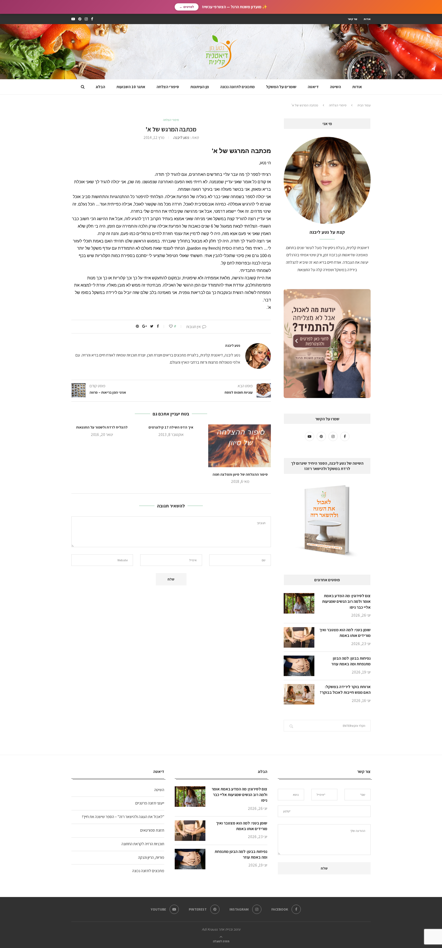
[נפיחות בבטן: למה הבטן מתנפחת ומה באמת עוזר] (299, 666)
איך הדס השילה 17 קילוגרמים (171, 427)
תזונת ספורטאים (152, 830)
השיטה (335, 86)
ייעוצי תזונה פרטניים (149, 803)
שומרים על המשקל (281, 86)
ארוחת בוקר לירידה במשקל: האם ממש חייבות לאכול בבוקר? (345, 689)
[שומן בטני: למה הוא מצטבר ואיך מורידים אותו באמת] (299, 637)
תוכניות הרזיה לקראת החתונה (142, 844)
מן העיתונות (199, 86)
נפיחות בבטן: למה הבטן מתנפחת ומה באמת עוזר (351, 661)
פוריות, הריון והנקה (151, 857)
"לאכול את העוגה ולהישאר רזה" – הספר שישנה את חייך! (123, 816)
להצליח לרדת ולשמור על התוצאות (102, 427)
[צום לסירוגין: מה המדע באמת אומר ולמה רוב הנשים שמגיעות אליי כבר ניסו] (299, 603)
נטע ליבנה (181, 137)
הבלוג (100, 86)
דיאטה (313, 86)
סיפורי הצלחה (168, 86)
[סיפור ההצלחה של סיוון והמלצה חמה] (240, 445)
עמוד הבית (364, 105)
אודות (367, 19)
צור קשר (352, 19)
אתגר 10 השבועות (130, 86)
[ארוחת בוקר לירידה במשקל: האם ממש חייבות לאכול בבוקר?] (299, 694)
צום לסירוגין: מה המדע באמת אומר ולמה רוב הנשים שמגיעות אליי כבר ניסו (346, 601)
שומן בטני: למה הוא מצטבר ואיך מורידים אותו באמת (345, 632)
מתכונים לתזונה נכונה (237, 86)
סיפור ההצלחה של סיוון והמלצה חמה (240, 474)
